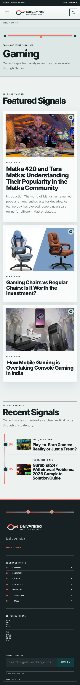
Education (39, 573)
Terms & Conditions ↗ (8, 636)
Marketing (39, 590)
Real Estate (39, 584)
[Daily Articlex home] (40, 12)
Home (5, 23)
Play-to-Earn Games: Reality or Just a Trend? (55, 446)
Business (39, 568)
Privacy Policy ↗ (8, 624)
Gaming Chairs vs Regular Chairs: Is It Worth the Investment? (37, 287)
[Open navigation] (7, 12)
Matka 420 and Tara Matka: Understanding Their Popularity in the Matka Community (37, 178)
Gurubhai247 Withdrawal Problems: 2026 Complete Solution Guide (53, 471)
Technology (39, 595)
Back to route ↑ (13, 680)
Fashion (39, 579)
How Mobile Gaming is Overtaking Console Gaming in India (39, 367)
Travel (39, 601)
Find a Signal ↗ (70, 3)
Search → (65, 662)
